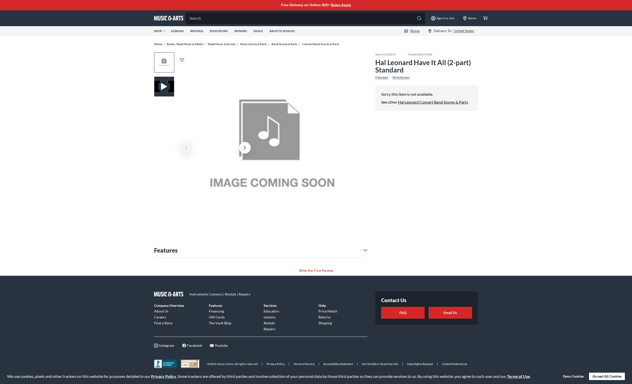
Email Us (450, 313)
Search (195, 18)
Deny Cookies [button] (573, 376)
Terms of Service (304, 364)
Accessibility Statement (338, 364)
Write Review (401, 77)
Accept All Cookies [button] (607, 376)
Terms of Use (518, 376)
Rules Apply (341, 5)
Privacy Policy (163, 376)
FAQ (402, 313)
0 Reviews (381, 77)
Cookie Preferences (454, 364)
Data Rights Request (420, 364)
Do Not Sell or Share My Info (380, 364)
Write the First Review (316, 271)
